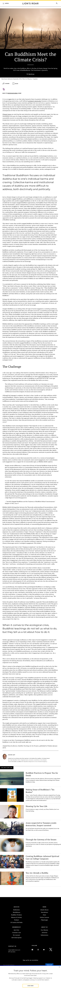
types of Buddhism (43, 376)
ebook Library (44, 910)
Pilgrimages (44, 920)
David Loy (31, 74)
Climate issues (7, 114)
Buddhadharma (13, 93)
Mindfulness (16, 912)
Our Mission (44, 930)
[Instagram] (39, 950)
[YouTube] (45, 950)
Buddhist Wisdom (16, 915)
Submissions (44, 935)
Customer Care (16, 932)
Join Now (16, 930)
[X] (51, 950)
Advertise (44, 932)
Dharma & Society (16, 917)
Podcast (16, 920)
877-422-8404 (11, 951)
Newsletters (44, 912)
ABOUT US (44, 927)
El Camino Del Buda (16, 922)
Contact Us (12, 946)
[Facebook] (34, 950)
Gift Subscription (16, 937)
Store (44, 915)
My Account (16, 935)
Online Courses (44, 917)
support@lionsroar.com (14, 950)
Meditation (16, 910)
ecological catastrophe (34, 101)
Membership (16, 927)
